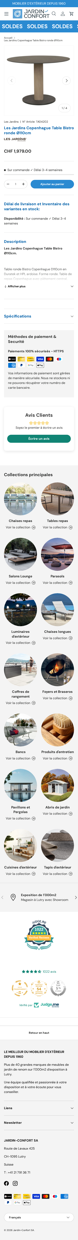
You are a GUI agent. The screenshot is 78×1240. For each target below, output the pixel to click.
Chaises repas (20, 521)
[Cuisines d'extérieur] (20, 845)
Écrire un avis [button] (39, 439)
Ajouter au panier (52, 184)
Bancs (21, 752)
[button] (71, 13)
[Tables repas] (57, 498)
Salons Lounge (20, 576)
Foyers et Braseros (57, 691)
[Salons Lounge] (20, 554)
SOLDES (33, 26)
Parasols (57, 576)
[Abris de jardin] (57, 785)
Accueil (8, 38)
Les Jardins (11, 121)
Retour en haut (39, 1033)
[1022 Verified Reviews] (39, 951)
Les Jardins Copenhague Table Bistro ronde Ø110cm (33, 40)
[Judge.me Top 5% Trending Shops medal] (62, 988)
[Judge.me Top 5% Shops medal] (43, 988)
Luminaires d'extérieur (20, 634)
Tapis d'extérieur (57, 867)
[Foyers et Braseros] (57, 669)
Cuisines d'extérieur (20, 867)
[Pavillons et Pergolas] (20, 785)
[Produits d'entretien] (57, 729)
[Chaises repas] (20, 498)
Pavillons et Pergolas (20, 809)
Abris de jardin (57, 807)
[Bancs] (20, 729)
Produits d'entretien (57, 752)
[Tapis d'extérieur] (57, 845)
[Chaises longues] (57, 609)
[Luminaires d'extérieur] (20, 609)
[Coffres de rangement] (20, 669)
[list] (39, 80)
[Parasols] (57, 554)
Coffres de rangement (21, 694)
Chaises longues (57, 631)
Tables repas (57, 521)
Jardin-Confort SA (23, 1230)
